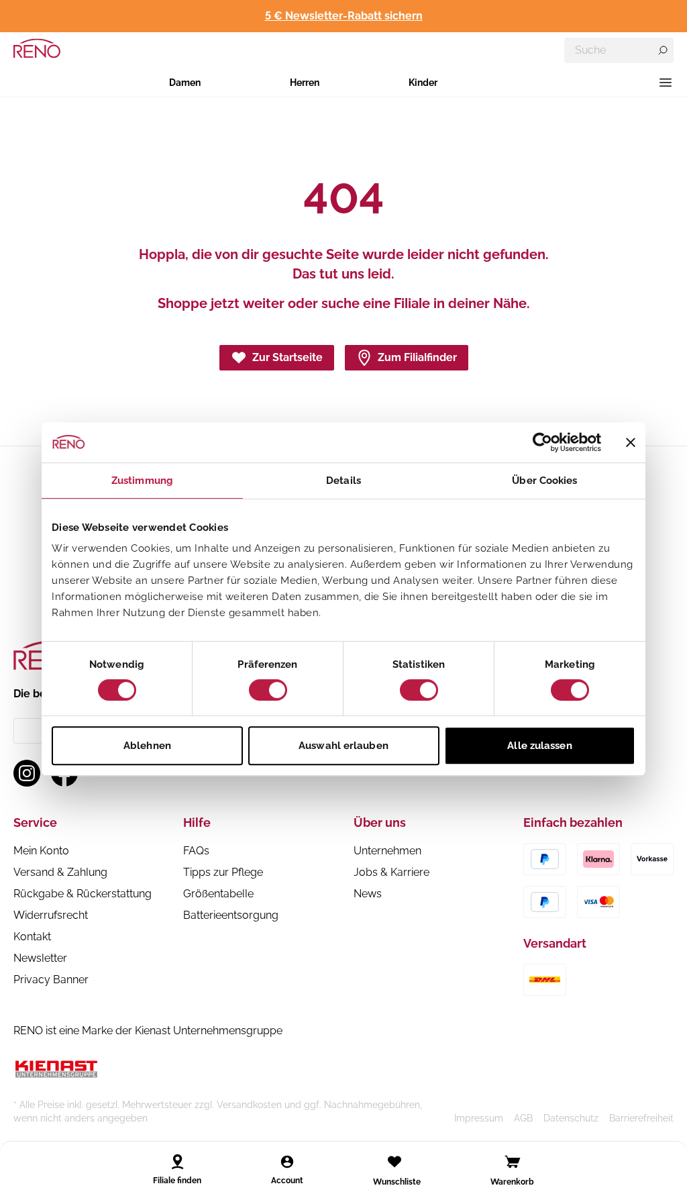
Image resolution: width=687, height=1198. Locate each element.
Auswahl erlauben (343, 746)
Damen (185, 82)
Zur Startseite (287, 357)
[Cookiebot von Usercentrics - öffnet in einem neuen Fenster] (542, 442)
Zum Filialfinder (417, 357)
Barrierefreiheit (641, 1118)
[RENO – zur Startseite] (36, 48)
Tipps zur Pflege (223, 872)
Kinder (423, 82)
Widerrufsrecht (50, 915)
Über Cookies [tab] (544, 481)
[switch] (268, 690)
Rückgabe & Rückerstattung (82, 893)
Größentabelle (218, 893)
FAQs (196, 850)
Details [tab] (343, 481)
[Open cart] (512, 1162)
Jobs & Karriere (391, 872)
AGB (523, 1118)
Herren (304, 82)
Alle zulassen (539, 746)
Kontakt (32, 936)
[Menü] (665, 82)
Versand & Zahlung (60, 872)
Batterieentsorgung (230, 915)
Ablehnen (147, 746)
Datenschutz (570, 1118)
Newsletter (40, 958)
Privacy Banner (51, 979)
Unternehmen (387, 850)
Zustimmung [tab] (142, 481)
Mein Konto (41, 850)
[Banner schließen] (630, 442)
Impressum (478, 1118)
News (368, 893)
